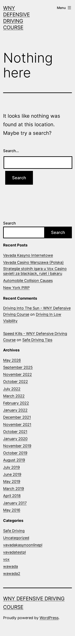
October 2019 (15, 453)
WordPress (49, 618)
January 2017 (15, 503)
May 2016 (11, 510)
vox (6, 559)
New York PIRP (16, 287)
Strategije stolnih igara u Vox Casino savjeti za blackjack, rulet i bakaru (35, 271)
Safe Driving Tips (37, 340)
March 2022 (14, 396)
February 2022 (16, 403)
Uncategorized (16, 538)
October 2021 (15, 431)
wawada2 (11, 573)
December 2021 (17, 417)
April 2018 (12, 495)
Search (9, 223)
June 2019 (12, 474)
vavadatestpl (14, 552)
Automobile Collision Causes (28, 280)
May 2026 (12, 360)
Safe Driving (14, 531)
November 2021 (17, 424)
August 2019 (14, 460)
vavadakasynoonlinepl (22, 545)
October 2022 (15, 381)
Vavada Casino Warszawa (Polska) (33, 262)
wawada (10, 566)
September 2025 (18, 367)
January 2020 (15, 439)
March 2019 (13, 488)
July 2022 (11, 389)
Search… (11, 151)
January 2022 (15, 410)
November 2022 (17, 374)
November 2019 (17, 446)
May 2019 (11, 481)
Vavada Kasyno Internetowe (28, 255)
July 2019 (11, 467)
